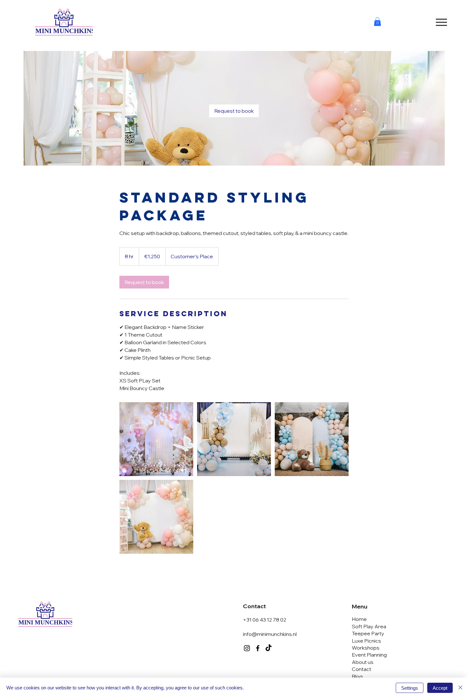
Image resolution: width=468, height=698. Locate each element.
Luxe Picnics (366, 640)
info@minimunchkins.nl (270, 634)
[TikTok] (269, 648)
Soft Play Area (369, 626)
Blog (357, 676)
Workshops (365, 648)
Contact (361, 669)
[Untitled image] (156, 439)
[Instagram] (247, 648)
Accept (440, 688)
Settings (409, 688)
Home (359, 619)
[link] (234, 110)
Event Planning (369, 655)
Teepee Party (368, 633)
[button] (377, 21)
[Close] (460, 688)
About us (362, 662)
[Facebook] (258, 648)
